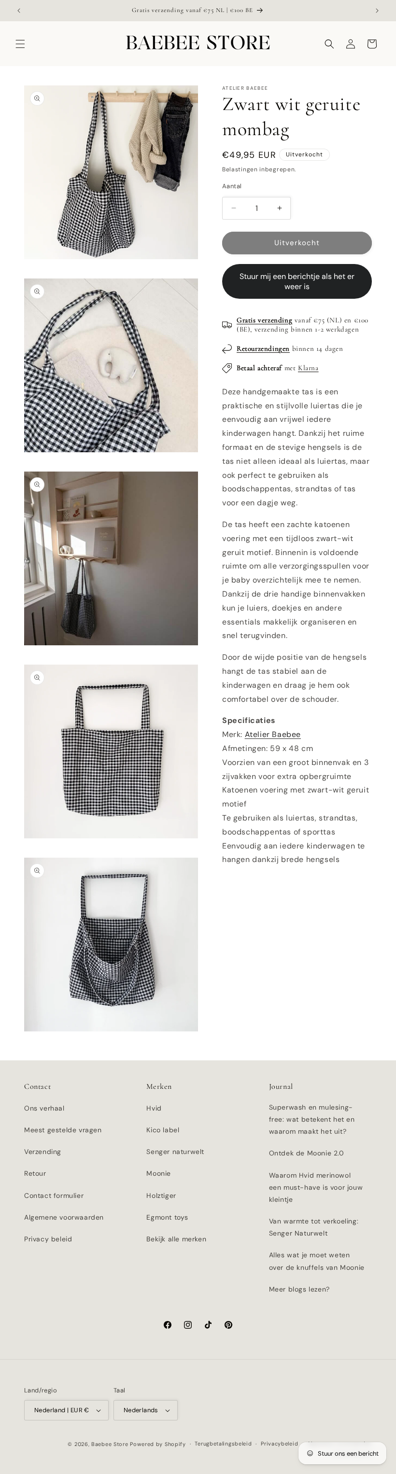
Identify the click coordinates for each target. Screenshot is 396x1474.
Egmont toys (167, 1217)
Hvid (153, 1108)
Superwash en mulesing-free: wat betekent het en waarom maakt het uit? (312, 1119)
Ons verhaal (44, 1108)
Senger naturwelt (175, 1151)
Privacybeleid (279, 1443)
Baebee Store (109, 1444)
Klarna (308, 367)
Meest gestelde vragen (63, 1130)
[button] (20, 44)
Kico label (162, 1130)
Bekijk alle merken (176, 1239)
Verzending (42, 1151)
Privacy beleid (48, 1239)
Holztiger (161, 1195)
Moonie (158, 1173)
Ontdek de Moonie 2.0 (306, 1153)
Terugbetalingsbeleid (223, 1443)
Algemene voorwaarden (64, 1217)
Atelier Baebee (273, 734)
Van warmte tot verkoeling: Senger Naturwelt (314, 1227)
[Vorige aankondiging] (18, 10)
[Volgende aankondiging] (377, 10)
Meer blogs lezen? (299, 1289)
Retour (35, 1173)
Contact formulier (54, 1195)
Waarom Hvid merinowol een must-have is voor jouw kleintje (316, 1187)
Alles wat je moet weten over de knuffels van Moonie (317, 1261)
